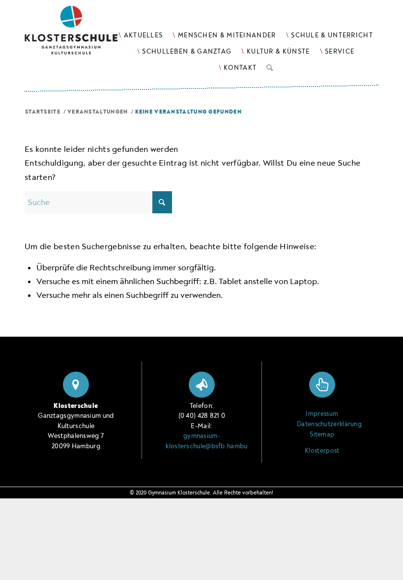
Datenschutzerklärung (322, 424)
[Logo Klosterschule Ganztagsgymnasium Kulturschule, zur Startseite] (83, 34)
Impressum (322, 414)
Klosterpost (322, 451)
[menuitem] (141, 35)
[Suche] (269, 65)
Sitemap (322, 434)
